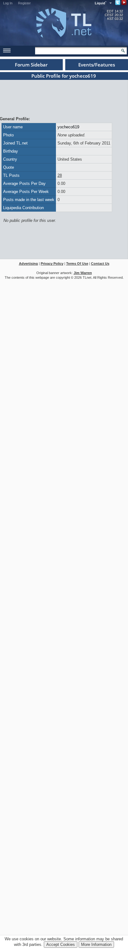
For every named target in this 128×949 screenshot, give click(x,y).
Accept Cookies (60, 944)
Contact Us (100, 263)
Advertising (28, 263)
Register (24, 3)
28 (59, 175)
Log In (7, 3)
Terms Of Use (77, 263)
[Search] (123, 50)
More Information (96, 944)
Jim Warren (83, 273)
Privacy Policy (52, 263)
